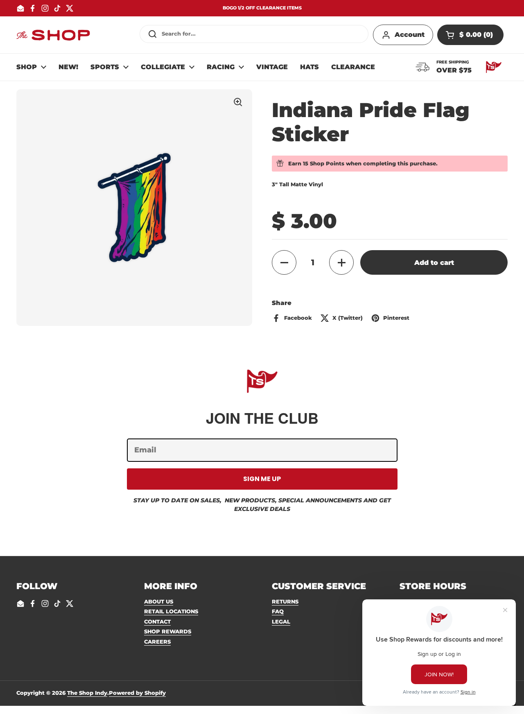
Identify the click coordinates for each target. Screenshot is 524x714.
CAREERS (157, 641)
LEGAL (281, 621)
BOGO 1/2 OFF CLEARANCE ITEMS (262, 8)
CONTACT (157, 621)
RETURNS (285, 601)
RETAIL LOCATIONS (171, 611)
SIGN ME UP (262, 479)
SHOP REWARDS (167, 631)
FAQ (278, 611)
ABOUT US (158, 601)
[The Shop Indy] (53, 35)
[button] (470, 35)
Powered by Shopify (137, 692)
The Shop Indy (87, 692)
